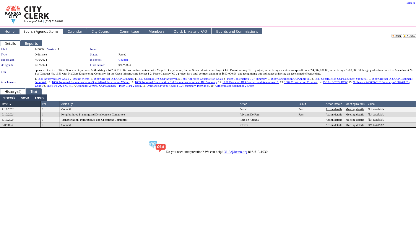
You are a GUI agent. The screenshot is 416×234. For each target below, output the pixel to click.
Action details (334, 109)
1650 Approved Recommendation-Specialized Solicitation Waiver (90, 82)
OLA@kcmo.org (235, 152)
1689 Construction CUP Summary (246, 78)
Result (302, 104)
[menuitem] (9, 98)
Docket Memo (81, 78)
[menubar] (23, 97)
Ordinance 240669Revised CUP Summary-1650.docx (178, 85)
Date (5, 104)
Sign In (410, 2)
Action (243, 104)
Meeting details (355, 109)
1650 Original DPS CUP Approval (157, 78)
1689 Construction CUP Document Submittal (340, 78)
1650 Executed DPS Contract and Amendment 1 (251, 82)
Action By (67, 104)
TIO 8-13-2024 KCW (335, 82)
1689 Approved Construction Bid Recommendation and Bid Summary (176, 82)
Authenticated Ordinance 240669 (234, 85)
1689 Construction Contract (300, 82)
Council (123, 59)
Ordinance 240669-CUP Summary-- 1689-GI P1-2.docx (108, 85)
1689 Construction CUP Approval (290, 78)
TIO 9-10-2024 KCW (58, 85)
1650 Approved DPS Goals (53, 78)
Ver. (44, 104)
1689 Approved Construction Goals (202, 78)
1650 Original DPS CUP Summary (113, 78)
